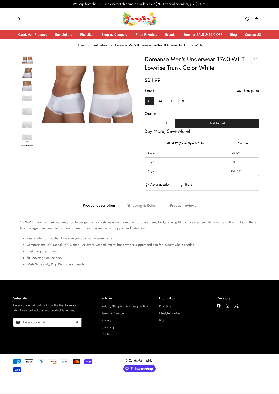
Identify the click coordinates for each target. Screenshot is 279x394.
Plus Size (86, 34)
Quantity (151, 113)
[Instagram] (227, 306)
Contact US (253, 34)
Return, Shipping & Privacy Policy (125, 306)
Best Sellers (63, 34)
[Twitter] (236, 306)
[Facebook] (219, 306)
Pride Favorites (146, 34)
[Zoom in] (125, 62)
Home (81, 45)
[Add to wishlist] (254, 59)
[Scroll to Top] (271, 371)
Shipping (108, 327)
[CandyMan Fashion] (139, 19)
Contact (107, 334)
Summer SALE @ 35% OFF (202, 34)
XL (183, 101)
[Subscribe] (77, 322)
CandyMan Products (32, 34)
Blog (233, 34)
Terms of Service (113, 313)
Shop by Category (114, 34)
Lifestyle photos (169, 313)
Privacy (106, 320)
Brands (170, 34)
